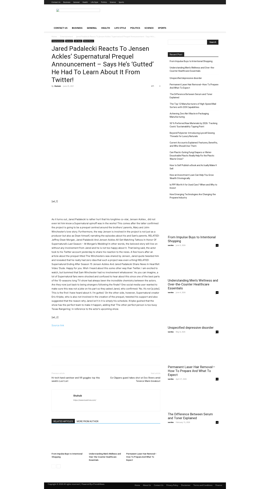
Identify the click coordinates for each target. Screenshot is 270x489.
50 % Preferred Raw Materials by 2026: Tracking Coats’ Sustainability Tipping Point (193, 125)
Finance (218, 485)
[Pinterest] (69, 93)
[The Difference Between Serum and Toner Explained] (193, 397)
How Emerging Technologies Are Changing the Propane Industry (193, 196)
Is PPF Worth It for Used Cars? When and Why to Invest (193, 186)
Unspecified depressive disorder (186, 78)
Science (113, 2)
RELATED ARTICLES (63, 421)
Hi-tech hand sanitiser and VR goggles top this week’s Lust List (76, 379)
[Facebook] (55, 93)
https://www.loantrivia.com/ (84, 400)
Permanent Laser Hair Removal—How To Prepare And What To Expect (141, 457)
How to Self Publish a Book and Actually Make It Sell (193, 167)
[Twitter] (62, 93)
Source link (58, 325)
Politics (104, 2)
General (76, 2)
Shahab (57, 86)
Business (66, 2)
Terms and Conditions (202, 485)
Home (54, 36)
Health (85, 2)
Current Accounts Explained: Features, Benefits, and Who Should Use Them (194, 144)
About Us (147, 485)
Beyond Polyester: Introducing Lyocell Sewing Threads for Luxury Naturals (192, 134)
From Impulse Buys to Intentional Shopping (191, 61)
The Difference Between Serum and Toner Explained (191, 96)
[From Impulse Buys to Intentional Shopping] (69, 439)
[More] (83, 93)
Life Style (94, 2)
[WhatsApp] (76, 93)
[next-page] (58, 466)
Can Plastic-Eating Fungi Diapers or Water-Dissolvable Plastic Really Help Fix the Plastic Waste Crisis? (192, 155)
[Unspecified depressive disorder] (193, 311)
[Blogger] (75, 406)
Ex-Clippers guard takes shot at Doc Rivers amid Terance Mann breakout (135, 379)
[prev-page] (53, 466)
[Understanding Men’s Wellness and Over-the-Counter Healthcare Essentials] (106, 439)
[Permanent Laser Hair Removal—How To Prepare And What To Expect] (143, 439)
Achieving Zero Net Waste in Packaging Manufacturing (189, 115)
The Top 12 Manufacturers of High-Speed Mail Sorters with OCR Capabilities (193, 105)
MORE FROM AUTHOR (87, 421)
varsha (171, 245)
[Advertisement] (161, 16)
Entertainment (66, 36)
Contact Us (56, 2)
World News (88, 41)
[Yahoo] (81, 406)
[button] (214, 28)
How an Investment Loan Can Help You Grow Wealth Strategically (192, 177)
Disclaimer (185, 485)
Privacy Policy (172, 485)
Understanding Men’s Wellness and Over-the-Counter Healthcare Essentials (105, 457)
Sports (121, 2)
